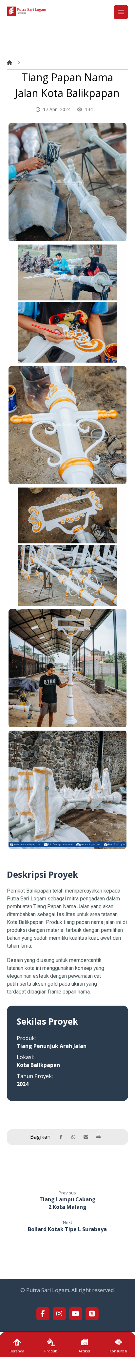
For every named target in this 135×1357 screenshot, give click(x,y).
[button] (121, 12)
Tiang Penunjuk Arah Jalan (52, 1046)
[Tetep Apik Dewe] (26, 11)
